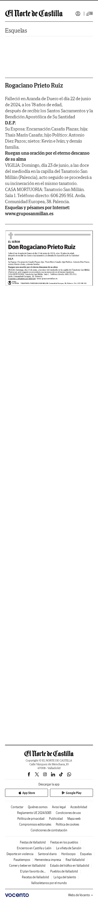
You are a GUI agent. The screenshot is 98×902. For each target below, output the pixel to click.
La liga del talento (65, 877)
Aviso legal (59, 807)
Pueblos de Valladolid (64, 871)
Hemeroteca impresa (48, 860)
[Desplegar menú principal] (89, 14)
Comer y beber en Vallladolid (27, 865)
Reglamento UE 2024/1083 (34, 813)
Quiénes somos (37, 807)
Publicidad (56, 819)
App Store (28, 793)
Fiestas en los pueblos (64, 842)
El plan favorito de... (33, 871)
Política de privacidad (30, 819)
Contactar (17, 807)
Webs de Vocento (79, 895)
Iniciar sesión (78, 14)
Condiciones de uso (68, 813)
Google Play (73, 793)
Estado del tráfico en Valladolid (69, 865)
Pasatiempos (22, 860)
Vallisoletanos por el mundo (49, 883)
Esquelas (16, 30)
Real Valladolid (75, 860)
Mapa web (74, 819)
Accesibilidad (78, 807)
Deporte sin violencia (20, 854)
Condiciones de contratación (49, 830)
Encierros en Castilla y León (34, 848)
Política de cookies (67, 824)
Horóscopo (68, 854)
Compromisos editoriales (35, 824)
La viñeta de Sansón (68, 848)
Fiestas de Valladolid (33, 842)
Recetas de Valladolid (35, 877)
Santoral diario (47, 854)
